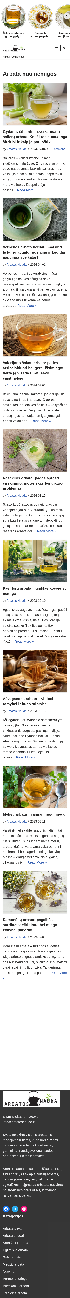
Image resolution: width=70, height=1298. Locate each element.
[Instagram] (24, 1209)
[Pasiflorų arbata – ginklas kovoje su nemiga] (35, 561)
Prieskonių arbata (16, 1286)
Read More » (26, 190)
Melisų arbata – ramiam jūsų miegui (35, 814)
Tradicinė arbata (15, 1293)
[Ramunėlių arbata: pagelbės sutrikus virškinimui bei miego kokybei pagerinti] (35, 892)
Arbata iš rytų (13, 1228)
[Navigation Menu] (56, 48)
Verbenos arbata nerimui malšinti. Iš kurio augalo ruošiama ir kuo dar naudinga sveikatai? (34, 252)
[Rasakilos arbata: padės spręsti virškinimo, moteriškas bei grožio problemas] (35, 450)
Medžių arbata (13, 1264)
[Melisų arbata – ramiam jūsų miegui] (35, 787)
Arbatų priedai (13, 1235)
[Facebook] (6, 1209)
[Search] (64, 48)
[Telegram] (15, 1209)
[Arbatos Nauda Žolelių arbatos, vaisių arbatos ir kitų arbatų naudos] (14, 48)
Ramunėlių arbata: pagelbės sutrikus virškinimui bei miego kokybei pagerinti (30, 925)
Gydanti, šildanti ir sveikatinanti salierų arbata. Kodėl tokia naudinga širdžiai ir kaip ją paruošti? (35, 137)
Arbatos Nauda (17, 149)
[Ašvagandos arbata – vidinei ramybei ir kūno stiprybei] (35, 671)
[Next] (67, 16)
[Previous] (3, 16)
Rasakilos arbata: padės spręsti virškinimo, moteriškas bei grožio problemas (33, 483)
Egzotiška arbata (15, 1250)
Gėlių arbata (12, 1257)
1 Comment (57, 149)
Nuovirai (9, 1271)
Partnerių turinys (15, 1279)
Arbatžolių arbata (15, 1243)
